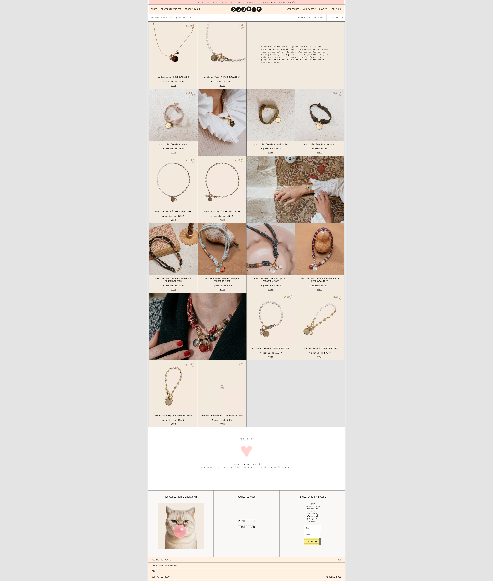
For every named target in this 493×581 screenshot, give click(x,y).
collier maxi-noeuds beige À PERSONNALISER (222, 280)
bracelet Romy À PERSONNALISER (173, 415)
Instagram (246, 527)
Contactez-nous (161, 577)
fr (333, 9)
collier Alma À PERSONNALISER (173, 211)
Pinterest (246, 521)
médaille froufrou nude (173, 144)
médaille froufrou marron (319, 144)
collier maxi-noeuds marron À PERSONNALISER (173, 280)
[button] (292, 9)
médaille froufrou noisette (271, 144)
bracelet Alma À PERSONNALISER (319, 348)
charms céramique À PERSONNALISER (222, 415)
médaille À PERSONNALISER (173, 76)
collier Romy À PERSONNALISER (222, 211)
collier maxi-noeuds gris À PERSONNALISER (271, 280)
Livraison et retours (164, 565)
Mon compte (309, 9)
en (339, 9)
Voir (173, 85)
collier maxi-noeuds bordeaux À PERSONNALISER (319, 280)
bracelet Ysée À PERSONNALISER (271, 348)
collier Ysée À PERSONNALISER (222, 76)
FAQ (153, 571)
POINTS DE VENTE (161, 559)
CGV (339, 559)
